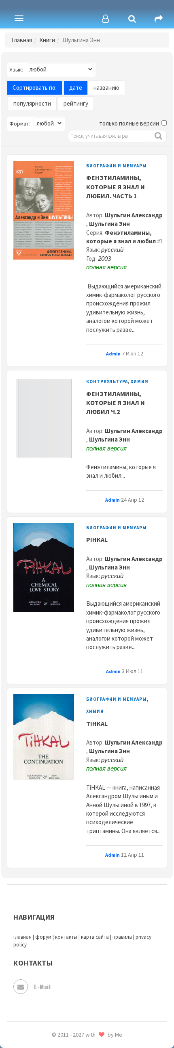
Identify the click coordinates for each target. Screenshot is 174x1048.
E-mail (42, 986)
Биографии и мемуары (116, 166)
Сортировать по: (35, 87)
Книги (47, 40)
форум (43, 936)
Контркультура (107, 381)
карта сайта (95, 936)
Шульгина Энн (109, 223)
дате (75, 87)
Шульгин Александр (134, 215)
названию (106, 87)
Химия (140, 381)
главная (22, 936)
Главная (21, 40)
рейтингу (76, 103)
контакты (66, 936)
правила (122, 936)
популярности (32, 103)
